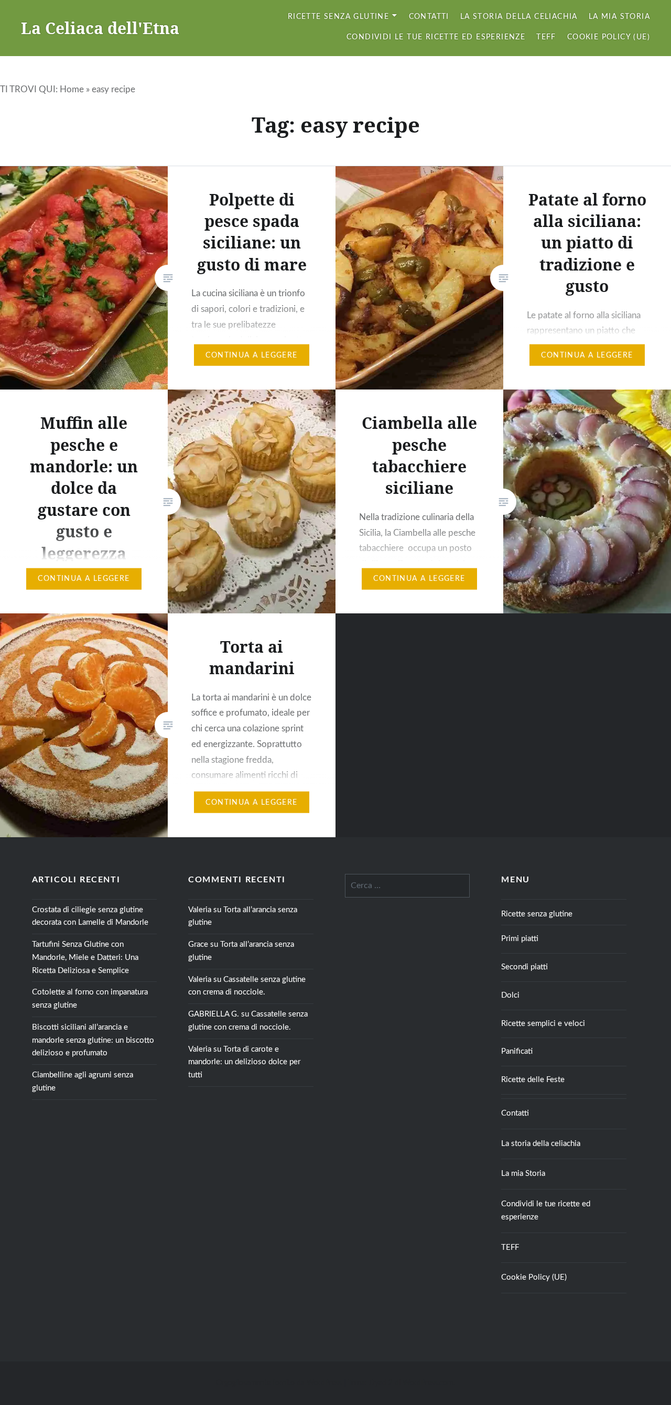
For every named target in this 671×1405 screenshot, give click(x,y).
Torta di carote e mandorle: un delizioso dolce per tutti (244, 1062)
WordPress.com (428, 1383)
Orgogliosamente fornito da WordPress (279, 1383)
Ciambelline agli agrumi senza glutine (82, 1081)
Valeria (199, 910)
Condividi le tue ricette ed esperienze (436, 37)
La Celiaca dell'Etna (100, 28)
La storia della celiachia (519, 16)
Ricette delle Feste (533, 1080)
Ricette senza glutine (338, 16)
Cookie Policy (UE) (608, 37)
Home (72, 89)
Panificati (517, 1051)
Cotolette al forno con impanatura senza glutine (90, 998)
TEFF (546, 37)
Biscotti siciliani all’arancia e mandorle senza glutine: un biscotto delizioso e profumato (93, 1040)
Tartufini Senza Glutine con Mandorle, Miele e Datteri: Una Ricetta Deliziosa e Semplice (85, 958)
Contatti (429, 16)
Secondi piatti (524, 967)
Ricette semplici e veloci (543, 1024)
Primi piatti (519, 939)
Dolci (510, 995)
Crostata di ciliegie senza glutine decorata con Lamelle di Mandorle (90, 916)
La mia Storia (619, 16)
